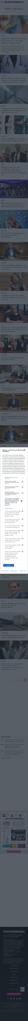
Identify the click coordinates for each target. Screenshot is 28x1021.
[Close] (24, 450)
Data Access (14, 570)
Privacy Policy (22, 570)
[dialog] (14, 510)
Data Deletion (5, 570)
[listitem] (14, 478)
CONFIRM (8, 565)
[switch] (22, 482)
